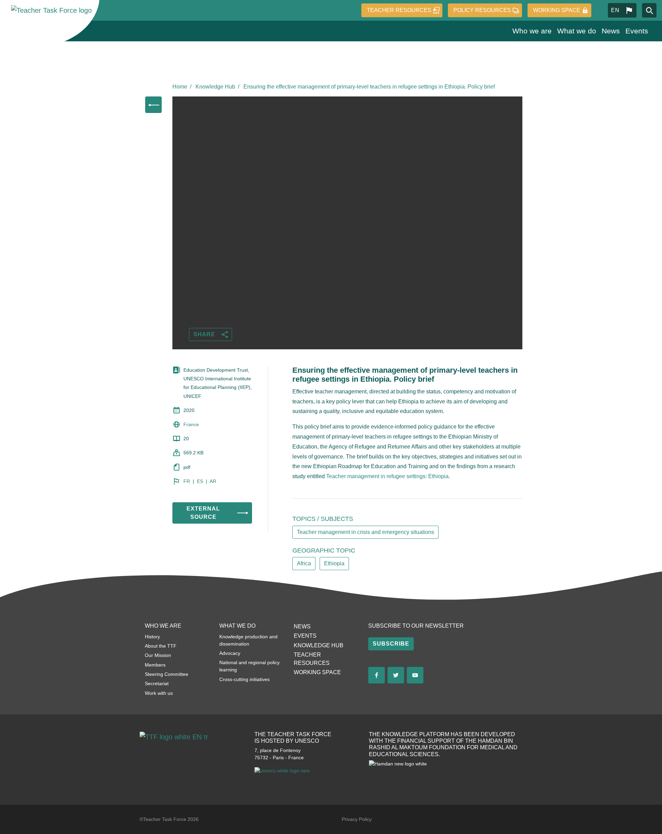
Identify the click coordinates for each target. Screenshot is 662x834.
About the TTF (161, 646)
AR (213, 481)
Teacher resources (399, 10)
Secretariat (157, 683)
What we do (576, 31)
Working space (317, 672)
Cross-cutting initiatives (244, 679)
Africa (304, 563)
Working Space (556, 10)
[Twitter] (396, 675)
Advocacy (229, 653)
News (611, 31)
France (191, 424)
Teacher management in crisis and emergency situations (365, 532)
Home (179, 87)
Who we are (532, 31)
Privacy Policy (357, 819)
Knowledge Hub (215, 87)
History (152, 636)
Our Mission (158, 655)
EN (615, 10)
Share (204, 334)
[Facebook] (376, 675)
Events (636, 31)
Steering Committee (166, 674)
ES (200, 481)
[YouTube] (415, 675)
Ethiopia (334, 563)
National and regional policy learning (249, 666)
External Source (203, 513)
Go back (153, 104)
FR (186, 481)
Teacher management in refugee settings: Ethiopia (387, 476)
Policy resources (482, 10)
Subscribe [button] (391, 644)
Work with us (159, 693)
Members (155, 665)
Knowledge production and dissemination (248, 640)
